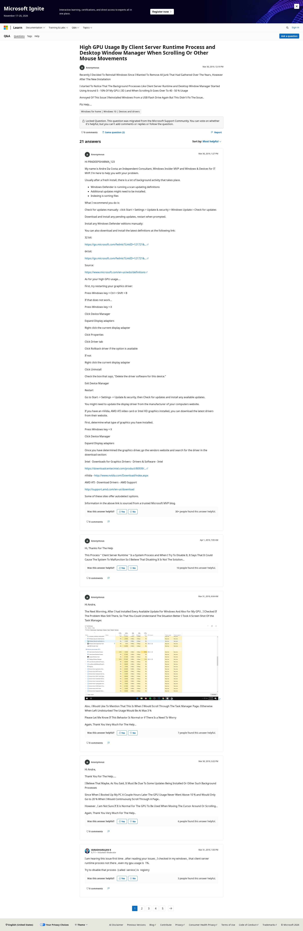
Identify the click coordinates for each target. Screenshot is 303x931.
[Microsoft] (6, 28)
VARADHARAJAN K (101, 849)
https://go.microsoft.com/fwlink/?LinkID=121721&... (115, 244)
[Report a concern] (108, 521)
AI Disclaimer (116, 924)
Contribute (166, 924)
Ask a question (289, 36)
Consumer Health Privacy (202, 924)
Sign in (295, 27)
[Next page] (171, 908)
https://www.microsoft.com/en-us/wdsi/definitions (115, 272)
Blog (151, 924)
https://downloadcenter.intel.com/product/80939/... (115, 468)
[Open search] (287, 27)
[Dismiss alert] (296, 6)
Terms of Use (228, 924)
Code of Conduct (247, 924)
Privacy (179, 924)
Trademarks (269, 924)
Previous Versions (136, 924)
